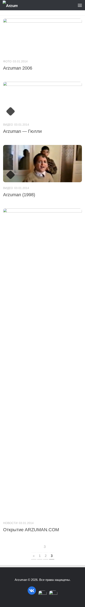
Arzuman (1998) (19, 194)
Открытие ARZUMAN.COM (31, 529)
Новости (10, 523)
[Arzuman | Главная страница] (12, 5)
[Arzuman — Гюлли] (42, 100)
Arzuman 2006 (17, 68)
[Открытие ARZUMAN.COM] (42, 362)
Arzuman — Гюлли (22, 131)
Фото (7, 61)
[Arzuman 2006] (42, 37)
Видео (8, 124)
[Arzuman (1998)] (42, 163)
